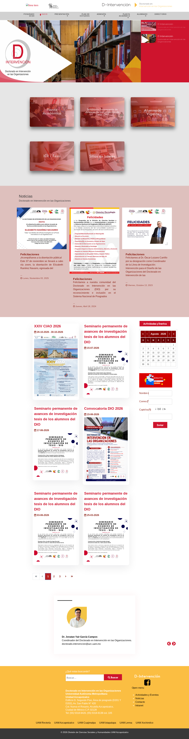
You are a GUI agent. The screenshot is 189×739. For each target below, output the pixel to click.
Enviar (160, 425)
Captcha (143, 409)
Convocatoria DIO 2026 (103, 408)
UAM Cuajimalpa (87, 722)
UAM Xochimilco (144, 722)
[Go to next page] (66, 576)
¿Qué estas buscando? (77, 671)
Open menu (138, 688)
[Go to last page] (72, 576)
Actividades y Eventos (155, 323)
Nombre (143, 393)
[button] (165, 26)
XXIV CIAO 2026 (47, 326)
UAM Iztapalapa (107, 722)
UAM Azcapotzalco (64, 722)
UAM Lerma (126, 722)
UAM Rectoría (43, 722)
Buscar (114, 677)
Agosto (156, 334)
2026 (163, 334)
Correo (143, 401)
